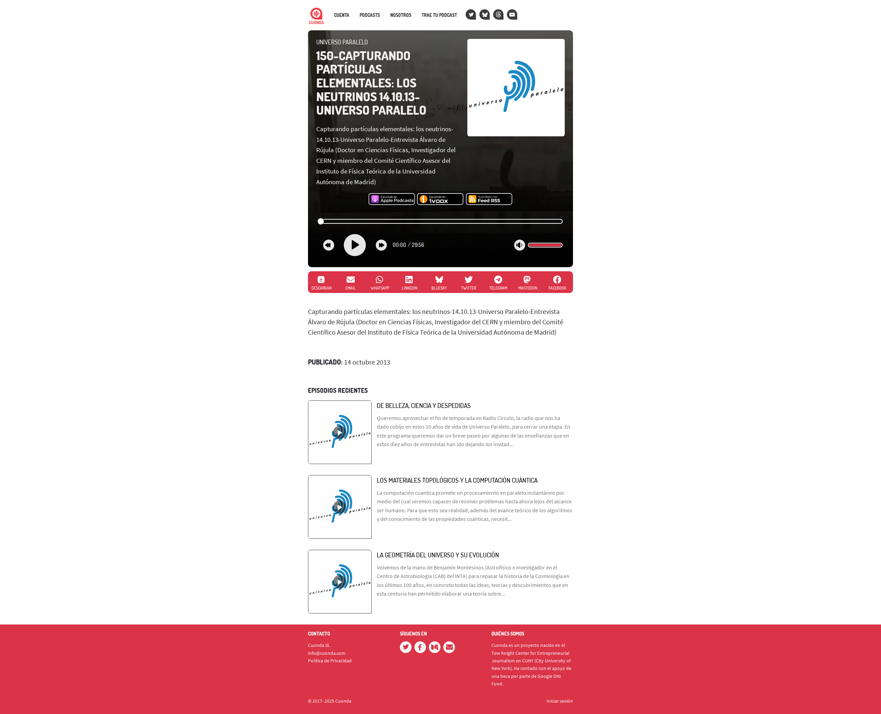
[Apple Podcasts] (392, 199)
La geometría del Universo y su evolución (438, 554)
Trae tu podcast (439, 15)
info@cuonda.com (327, 653)
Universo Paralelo (342, 42)
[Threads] (498, 14)
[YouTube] (512, 14)
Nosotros (400, 15)
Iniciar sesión (559, 701)
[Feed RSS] (489, 199)
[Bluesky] (484, 14)
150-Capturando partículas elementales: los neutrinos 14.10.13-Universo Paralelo (371, 83)
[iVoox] (440, 199)
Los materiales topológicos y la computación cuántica (457, 480)
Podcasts (370, 15)
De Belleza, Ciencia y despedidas (424, 405)
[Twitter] (471, 14)
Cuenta (341, 15)
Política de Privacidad (330, 661)
